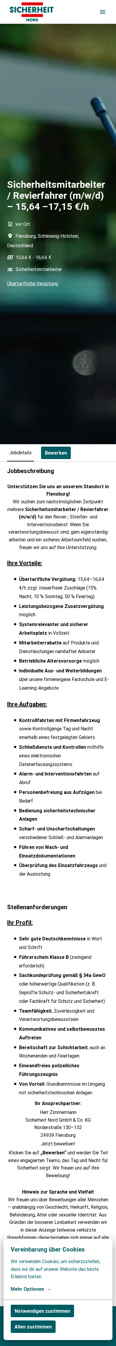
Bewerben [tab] (56, 453)
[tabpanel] (58, 883)
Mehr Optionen (27, 1289)
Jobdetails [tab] (21, 453)
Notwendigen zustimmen (42, 1311)
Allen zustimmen (33, 1327)
